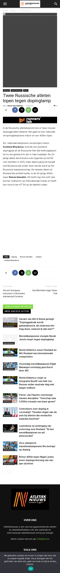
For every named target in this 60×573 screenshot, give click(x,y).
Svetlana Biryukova (11, 260)
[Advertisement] (30, 220)
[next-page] (9, 471)
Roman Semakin (26, 257)
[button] (5, 4)
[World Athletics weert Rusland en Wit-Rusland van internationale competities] (10, 352)
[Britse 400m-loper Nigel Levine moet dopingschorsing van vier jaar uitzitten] (10, 460)
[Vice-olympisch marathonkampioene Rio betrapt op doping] (10, 446)
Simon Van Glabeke (15, 106)
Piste (26, 90)
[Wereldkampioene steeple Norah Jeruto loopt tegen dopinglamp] (10, 339)
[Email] (35, 110)
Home (5, 10)
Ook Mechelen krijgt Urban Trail (44, 292)
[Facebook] (15, 110)
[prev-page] (5, 471)
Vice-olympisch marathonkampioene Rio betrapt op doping (37, 446)
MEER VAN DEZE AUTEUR (17, 311)
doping (14, 257)
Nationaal (7, 402)
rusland (39, 257)
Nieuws (14, 10)
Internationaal (25, 10)
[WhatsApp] (28, 110)
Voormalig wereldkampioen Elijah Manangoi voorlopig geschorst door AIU (37, 367)
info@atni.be (43, 539)
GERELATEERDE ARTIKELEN (18, 306)
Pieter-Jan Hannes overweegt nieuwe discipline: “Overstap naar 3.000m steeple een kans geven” (37, 398)
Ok (30, 568)
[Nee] (56, 562)
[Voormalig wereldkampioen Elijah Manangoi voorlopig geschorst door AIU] (10, 366)
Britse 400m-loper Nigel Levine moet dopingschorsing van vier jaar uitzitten (36, 460)
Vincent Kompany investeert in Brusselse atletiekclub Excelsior (14, 293)
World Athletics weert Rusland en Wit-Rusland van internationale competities (38, 353)
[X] (22, 110)
